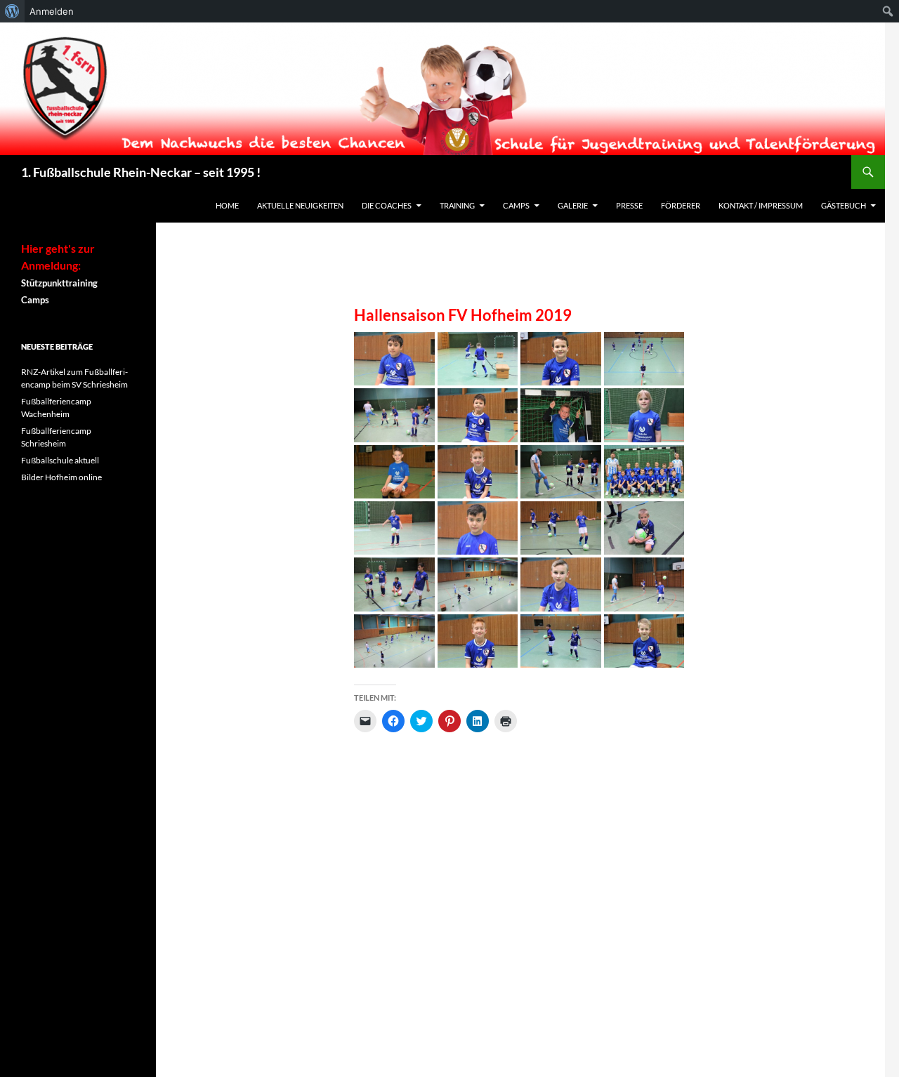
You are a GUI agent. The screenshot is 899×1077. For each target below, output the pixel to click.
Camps (516, 205)
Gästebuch (843, 205)
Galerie (573, 205)
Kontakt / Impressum (760, 205)
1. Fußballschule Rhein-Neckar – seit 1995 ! (141, 172)
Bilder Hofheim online (61, 477)
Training (457, 205)
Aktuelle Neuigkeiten (300, 205)
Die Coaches (387, 205)
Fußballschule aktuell (60, 460)
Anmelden (51, 11)
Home (227, 205)
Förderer (680, 205)
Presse (629, 205)
